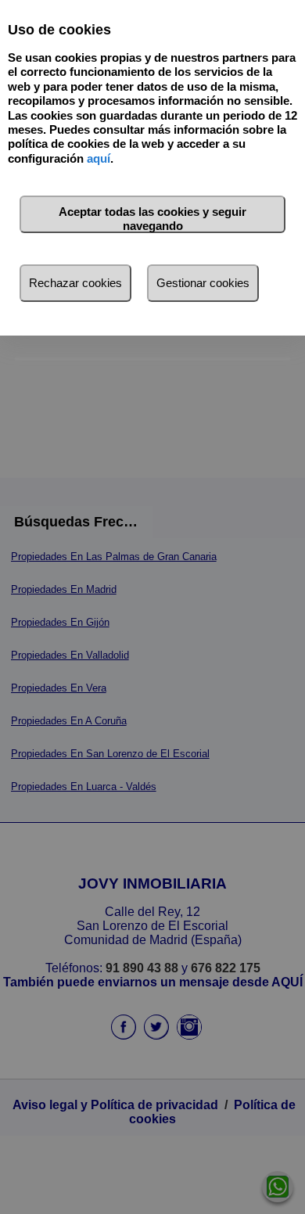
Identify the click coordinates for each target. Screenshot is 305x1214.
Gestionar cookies (202, 282)
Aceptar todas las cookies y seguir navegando (152, 218)
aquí (98, 158)
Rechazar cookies (75, 282)
